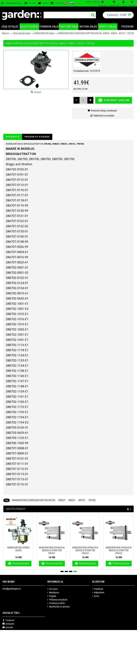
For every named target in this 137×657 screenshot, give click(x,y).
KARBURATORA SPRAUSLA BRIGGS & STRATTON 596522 (85, 550)
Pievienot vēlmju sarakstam (104, 110)
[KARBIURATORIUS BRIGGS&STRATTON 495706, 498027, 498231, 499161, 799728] (35, 69)
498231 (71, 500)
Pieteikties (98, 589)
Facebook (10, 620)
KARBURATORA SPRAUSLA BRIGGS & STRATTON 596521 (52, 550)
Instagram (10, 624)
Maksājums (54, 592)
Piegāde (52, 596)
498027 (61, 500)
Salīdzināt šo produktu (103, 115)
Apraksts (13, 137)
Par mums (53, 589)
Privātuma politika (57, 603)
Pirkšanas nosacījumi (58, 599)
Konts (96, 596)
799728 (91, 500)
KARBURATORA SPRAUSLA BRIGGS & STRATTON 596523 (118, 550)
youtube (9, 627)
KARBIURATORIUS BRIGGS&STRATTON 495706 (33, 500)
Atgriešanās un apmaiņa (59, 606)
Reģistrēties (99, 592)
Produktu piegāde (37, 137)
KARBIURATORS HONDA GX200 (18, 549)
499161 (81, 500)
